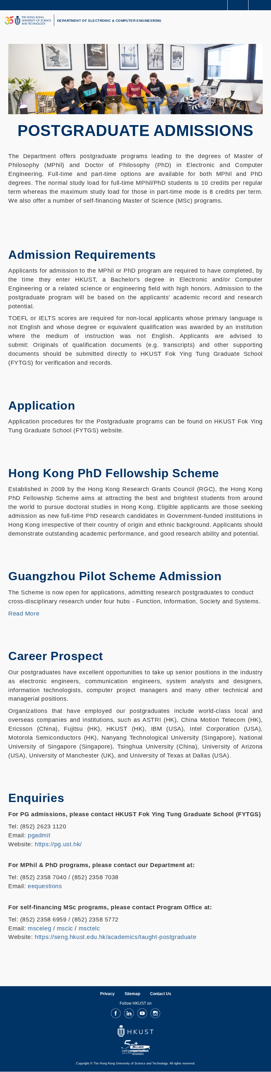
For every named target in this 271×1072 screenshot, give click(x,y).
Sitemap (132, 993)
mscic (65, 928)
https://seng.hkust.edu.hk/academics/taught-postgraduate (115, 937)
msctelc (89, 928)
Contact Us (160, 993)
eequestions (45, 886)
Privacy (107, 993)
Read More (23, 613)
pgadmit (39, 835)
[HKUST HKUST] (28, 20)
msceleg (39, 928)
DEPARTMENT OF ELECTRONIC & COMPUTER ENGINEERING (109, 20)
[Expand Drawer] (238, 5)
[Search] (261, 4)
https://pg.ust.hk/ (58, 844)
